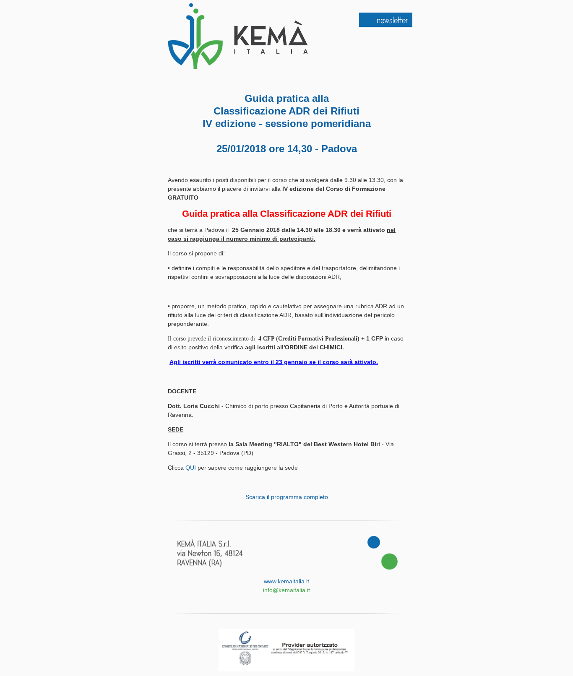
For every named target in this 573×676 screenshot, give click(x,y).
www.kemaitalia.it (286, 581)
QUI (190, 467)
